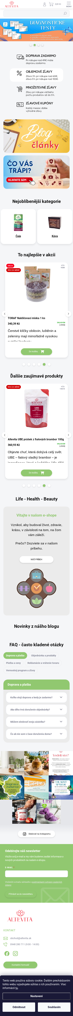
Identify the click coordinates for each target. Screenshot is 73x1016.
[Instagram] (15, 953)
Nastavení (36, 996)
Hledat (65, 13)
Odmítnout (19, 1007)
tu (16, 988)
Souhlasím (54, 1007)
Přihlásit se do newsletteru (21, 894)
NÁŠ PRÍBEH (36, 559)
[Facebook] (6, 953)
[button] (23, 364)
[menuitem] (18, 236)
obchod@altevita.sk (20, 938)
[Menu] (69, 4)
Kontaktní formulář (20, 965)
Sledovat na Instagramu (40, 834)
